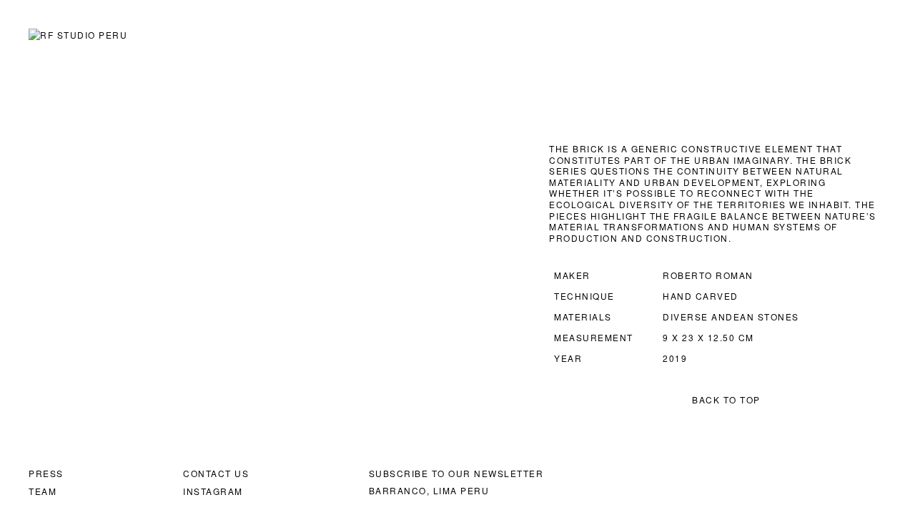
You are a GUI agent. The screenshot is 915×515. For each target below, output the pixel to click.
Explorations (750, 36)
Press (46, 473)
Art (561, 36)
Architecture (639, 36)
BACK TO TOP (726, 399)
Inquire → (114, 171)
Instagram (213, 491)
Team (42, 491)
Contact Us (216, 473)
